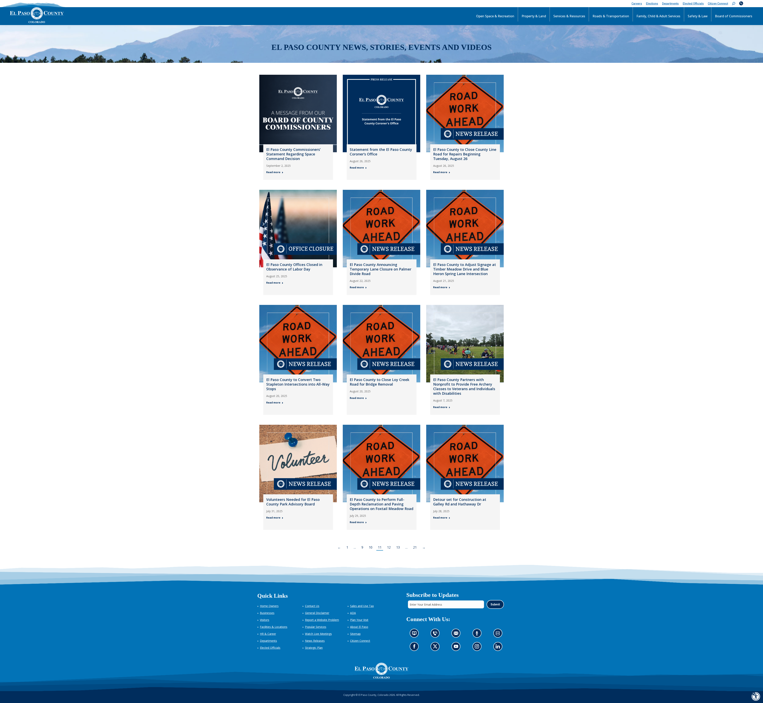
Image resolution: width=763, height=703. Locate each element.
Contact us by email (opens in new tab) (457, 634)
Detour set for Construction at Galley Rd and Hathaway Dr (459, 501)
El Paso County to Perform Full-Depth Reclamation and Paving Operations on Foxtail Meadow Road (381, 504)
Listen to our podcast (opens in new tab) (478, 634)
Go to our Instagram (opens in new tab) (478, 647)
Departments (268, 641)
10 (370, 547)
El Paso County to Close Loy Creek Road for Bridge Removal (379, 382)
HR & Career (268, 634)
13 (398, 547)
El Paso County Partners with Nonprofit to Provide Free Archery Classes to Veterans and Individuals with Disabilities (464, 386)
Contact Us (312, 606)
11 (380, 547)
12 (389, 547)
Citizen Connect (360, 641)
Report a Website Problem (322, 620)
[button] (733, 4)
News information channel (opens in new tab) (415, 634)
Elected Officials (270, 648)
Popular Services (315, 627)
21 (415, 547)
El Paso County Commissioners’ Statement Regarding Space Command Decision (293, 154)
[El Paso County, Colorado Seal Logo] (381, 671)
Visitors (264, 620)
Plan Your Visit (359, 620)
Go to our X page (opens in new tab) (436, 647)
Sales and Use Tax (362, 606)
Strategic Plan (314, 648)
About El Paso (359, 627)
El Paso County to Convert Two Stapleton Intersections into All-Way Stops (298, 384)
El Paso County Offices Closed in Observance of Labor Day (294, 267)
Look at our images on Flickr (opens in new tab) (499, 634)
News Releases (315, 641)
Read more (273, 172)
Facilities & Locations (273, 627)
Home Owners (269, 606)
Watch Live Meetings (318, 634)
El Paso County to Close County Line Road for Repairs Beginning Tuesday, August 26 (464, 154)
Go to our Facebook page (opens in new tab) (415, 647)
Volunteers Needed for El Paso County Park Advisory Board (293, 501)
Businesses (267, 613)
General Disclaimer (317, 613)
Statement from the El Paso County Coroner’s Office (381, 151)
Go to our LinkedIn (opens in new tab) (499, 647)
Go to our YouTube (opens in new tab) (457, 647)
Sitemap (355, 634)
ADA (353, 613)
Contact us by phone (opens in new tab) (436, 634)
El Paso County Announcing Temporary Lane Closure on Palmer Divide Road (380, 269)
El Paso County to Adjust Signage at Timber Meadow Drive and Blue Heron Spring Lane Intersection (464, 269)
